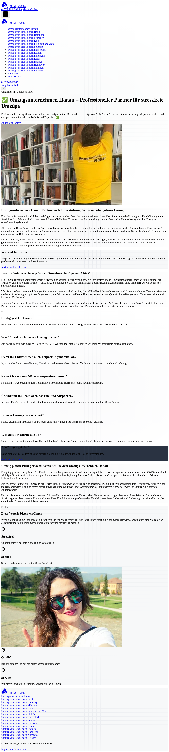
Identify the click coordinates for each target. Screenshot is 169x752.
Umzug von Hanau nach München (26, 37)
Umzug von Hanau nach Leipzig (25, 52)
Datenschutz (14, 76)
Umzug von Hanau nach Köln (23, 40)
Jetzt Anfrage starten (11, 459)
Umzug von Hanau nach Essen (24, 58)
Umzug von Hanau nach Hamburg (26, 34)
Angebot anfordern (28, 9)
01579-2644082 (9, 9)
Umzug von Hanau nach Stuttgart (25, 46)
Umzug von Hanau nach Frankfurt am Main (31, 43)
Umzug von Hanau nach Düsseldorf (27, 49)
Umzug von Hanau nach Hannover (26, 64)
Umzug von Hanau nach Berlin (24, 31)
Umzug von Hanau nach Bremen (25, 61)
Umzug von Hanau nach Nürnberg (26, 67)
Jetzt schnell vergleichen (14, 267)
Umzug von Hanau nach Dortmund (26, 55)
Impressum (13, 73)
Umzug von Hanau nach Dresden (25, 70)
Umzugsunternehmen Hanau (23, 28)
